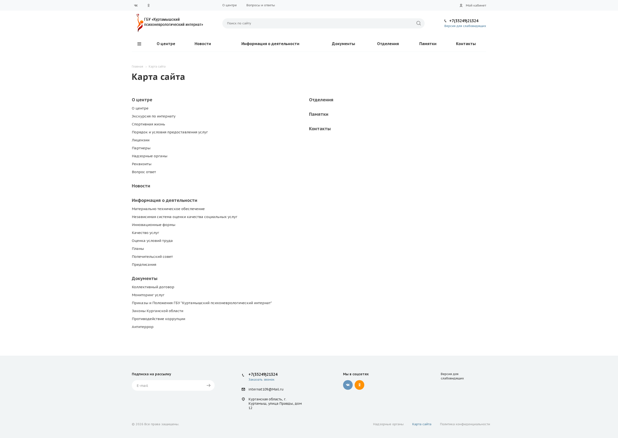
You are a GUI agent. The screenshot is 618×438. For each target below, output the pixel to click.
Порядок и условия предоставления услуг (170, 132)
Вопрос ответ (144, 172)
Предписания (144, 264)
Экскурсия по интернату (154, 116)
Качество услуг (145, 232)
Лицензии (140, 140)
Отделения (388, 43)
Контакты (466, 43)
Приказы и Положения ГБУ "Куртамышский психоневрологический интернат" (202, 303)
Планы (138, 248)
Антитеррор (143, 326)
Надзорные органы (149, 156)
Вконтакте (136, 5)
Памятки (427, 43)
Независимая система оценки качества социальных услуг (184, 216)
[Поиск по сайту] (419, 23)
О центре (229, 5)
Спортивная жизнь (148, 124)
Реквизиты (141, 164)
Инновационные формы (153, 224)
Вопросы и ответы (260, 5)
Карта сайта (421, 424)
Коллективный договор (153, 287)
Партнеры (141, 148)
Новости (203, 43)
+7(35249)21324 (463, 20)
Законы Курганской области (157, 310)
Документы (343, 43)
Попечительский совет (152, 256)
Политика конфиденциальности (465, 424)
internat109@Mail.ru (265, 389)
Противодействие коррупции (158, 318)
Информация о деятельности (270, 43)
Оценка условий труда (152, 240)
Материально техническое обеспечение (168, 208)
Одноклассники (148, 5)
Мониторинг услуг (148, 295)
